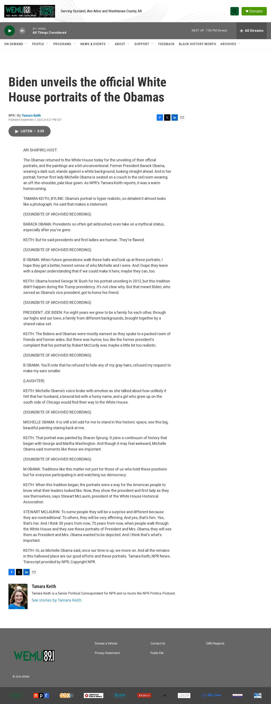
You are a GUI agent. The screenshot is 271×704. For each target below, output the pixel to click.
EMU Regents (215, 643)
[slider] (29, 30)
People (38, 44)
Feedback (166, 44)
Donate (256, 11)
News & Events (93, 44)
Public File (157, 653)
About (120, 44)
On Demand (13, 44)
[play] (9, 30)
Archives (228, 44)
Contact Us (158, 643)
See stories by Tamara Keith (57, 600)
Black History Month (197, 44)
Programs (62, 44)
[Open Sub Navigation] (26, 44)
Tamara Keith (31, 115)
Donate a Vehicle (106, 643)
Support (141, 44)
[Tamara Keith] (18, 596)
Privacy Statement (107, 653)
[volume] (22, 31)
